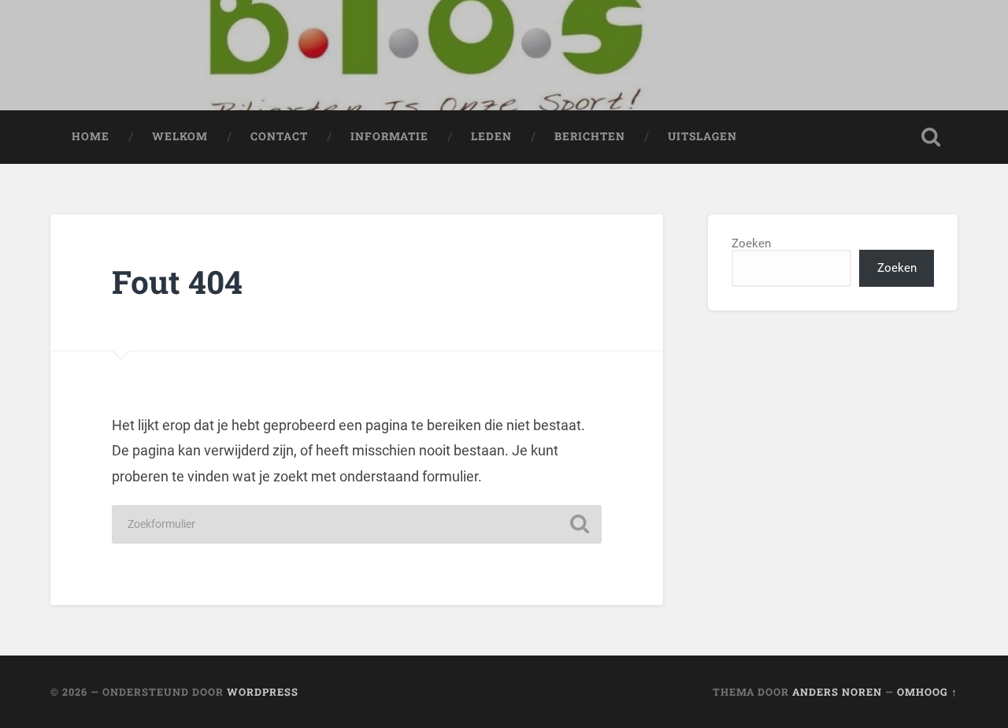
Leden (491, 136)
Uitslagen (702, 136)
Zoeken (751, 243)
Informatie (389, 136)
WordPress (262, 691)
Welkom (180, 136)
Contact (279, 136)
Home (90, 136)
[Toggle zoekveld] (931, 137)
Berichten (589, 136)
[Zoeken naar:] (357, 524)
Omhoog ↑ (927, 691)
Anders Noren (837, 691)
